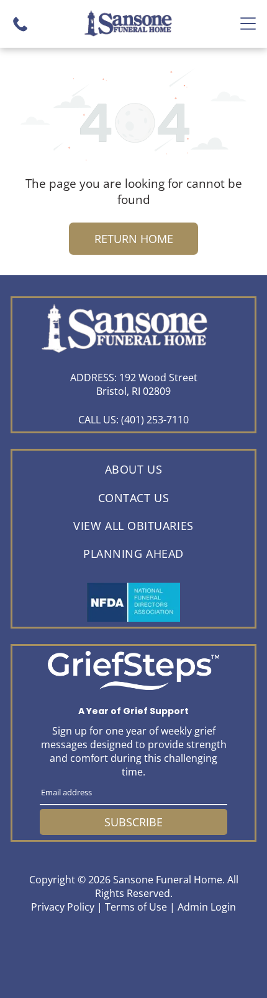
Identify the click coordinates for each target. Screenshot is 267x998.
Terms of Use (136, 907)
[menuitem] (133, 470)
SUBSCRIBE (133, 822)
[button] (248, 23)
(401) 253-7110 (155, 419)
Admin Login (207, 907)
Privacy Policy (62, 907)
